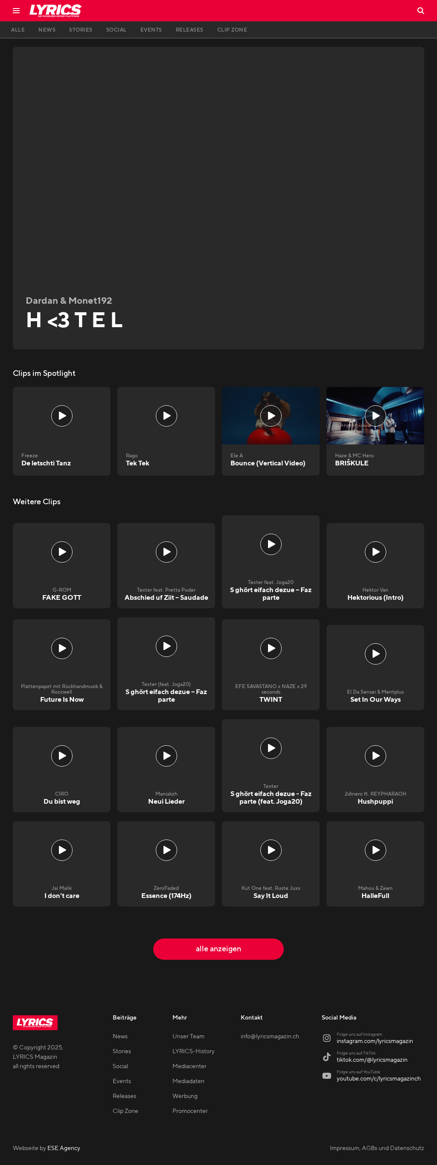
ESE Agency (63, 1148)
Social (120, 1066)
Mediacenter (189, 1066)
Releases (124, 1096)
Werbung (185, 1096)
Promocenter (190, 1111)
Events (122, 1081)
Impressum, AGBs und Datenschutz (377, 1148)
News (120, 1036)
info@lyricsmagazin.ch (270, 1036)
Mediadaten (188, 1081)
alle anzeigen (218, 949)
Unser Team (188, 1036)
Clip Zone (125, 1111)
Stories (122, 1051)
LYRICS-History (193, 1051)
